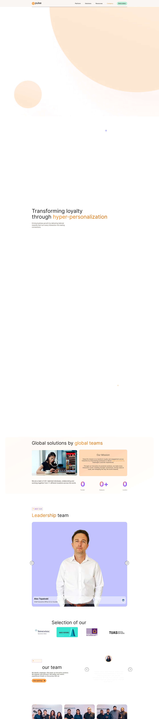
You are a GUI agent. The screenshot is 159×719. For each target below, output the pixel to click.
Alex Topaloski (41, 599)
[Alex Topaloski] (123, 600)
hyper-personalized (118, 461)
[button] (54, 462)
